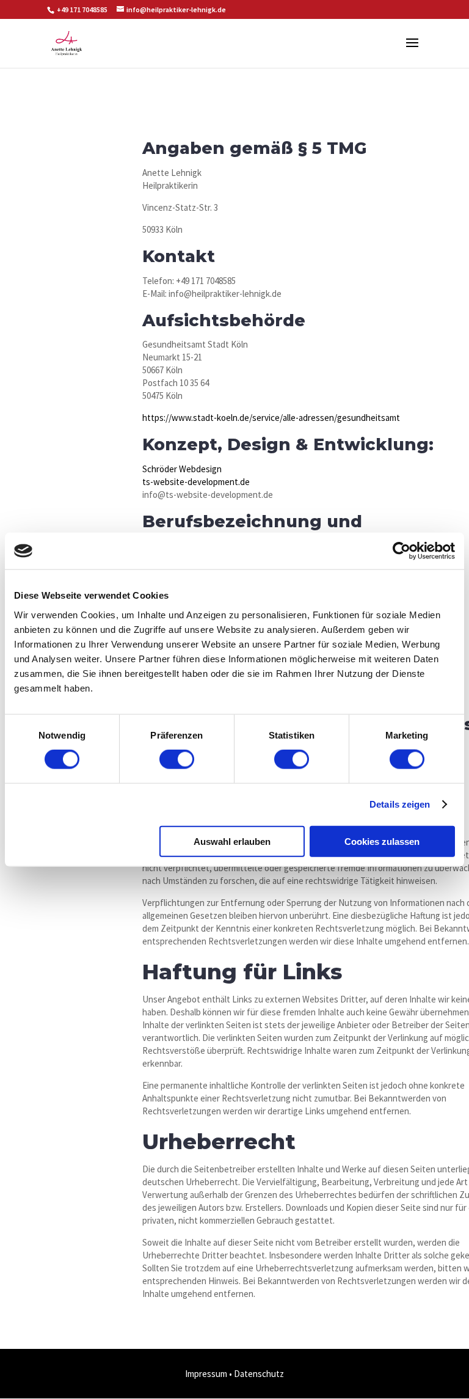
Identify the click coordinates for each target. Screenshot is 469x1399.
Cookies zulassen (382, 841)
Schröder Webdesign (182, 469)
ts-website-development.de (196, 482)
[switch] (176, 759)
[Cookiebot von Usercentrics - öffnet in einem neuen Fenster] (401, 551)
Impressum (206, 1373)
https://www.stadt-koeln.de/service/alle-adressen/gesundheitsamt (271, 417)
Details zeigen (399, 804)
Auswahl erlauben (232, 841)
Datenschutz (259, 1373)
